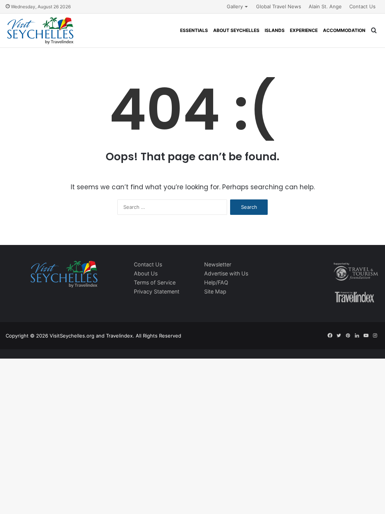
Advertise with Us (226, 273)
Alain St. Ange (325, 6)
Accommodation (344, 30)
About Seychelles (236, 30)
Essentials (194, 30)
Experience (304, 30)
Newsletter (217, 264)
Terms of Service (155, 282)
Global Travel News (278, 6)
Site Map (215, 291)
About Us (146, 273)
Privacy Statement (156, 291)
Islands (275, 30)
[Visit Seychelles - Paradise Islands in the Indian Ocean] (40, 30)
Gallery (235, 6)
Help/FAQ (216, 282)
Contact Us (362, 6)
